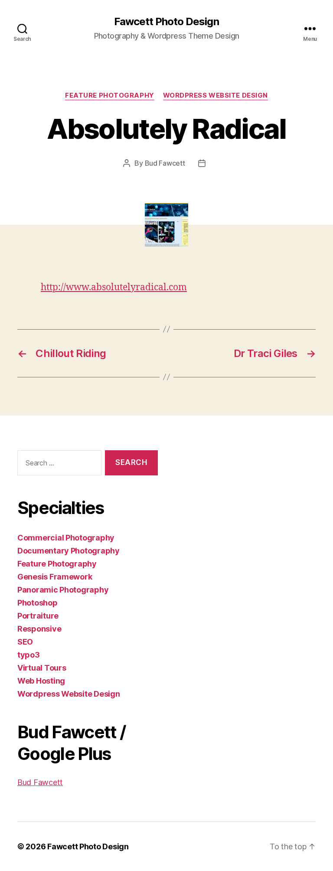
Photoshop (37, 602)
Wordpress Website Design (215, 95)
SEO (25, 641)
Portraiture (38, 615)
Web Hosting (41, 680)
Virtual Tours (41, 667)
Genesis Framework (54, 576)
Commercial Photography (65, 537)
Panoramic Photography (62, 589)
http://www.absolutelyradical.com (114, 287)
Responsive (39, 628)
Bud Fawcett (165, 163)
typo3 (28, 654)
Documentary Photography (68, 550)
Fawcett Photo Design (166, 21)
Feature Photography (109, 95)
